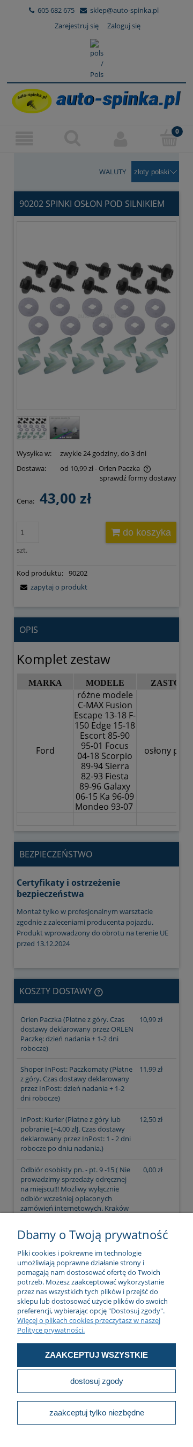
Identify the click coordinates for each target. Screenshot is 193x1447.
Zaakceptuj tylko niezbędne (96, 1412)
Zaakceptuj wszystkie (96, 1354)
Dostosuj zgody (96, 1381)
